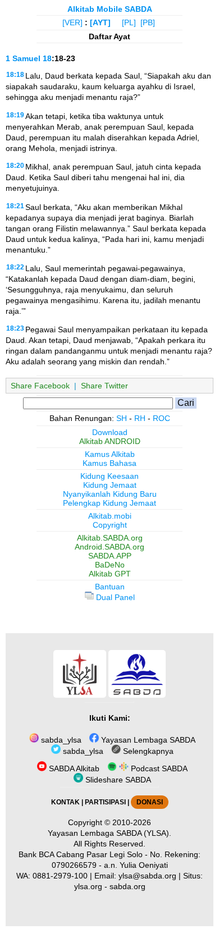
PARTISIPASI (105, 802)
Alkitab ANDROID (109, 441)
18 (47, 58)
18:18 (15, 74)
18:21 (15, 206)
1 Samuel (23, 58)
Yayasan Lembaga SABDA (147, 739)
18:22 (15, 267)
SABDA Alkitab (73, 768)
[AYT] (100, 22)
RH (139, 418)
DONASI (149, 802)
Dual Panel (114, 597)
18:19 (15, 115)
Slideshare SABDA (117, 779)
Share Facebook (40, 385)
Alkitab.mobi (109, 515)
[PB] (147, 22)
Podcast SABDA (158, 768)
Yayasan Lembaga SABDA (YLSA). (109, 833)
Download (109, 432)
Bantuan (110, 586)
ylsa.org (88, 886)
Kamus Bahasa (109, 463)
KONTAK (65, 802)
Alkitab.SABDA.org (110, 537)
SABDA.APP (109, 555)
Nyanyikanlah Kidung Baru (110, 493)
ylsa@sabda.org (147, 875)
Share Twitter (104, 385)
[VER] (72, 22)
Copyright (110, 524)
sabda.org (127, 886)
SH (121, 418)
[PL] (129, 22)
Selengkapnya (147, 751)
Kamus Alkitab (110, 454)
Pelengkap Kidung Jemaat (109, 502)
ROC (161, 418)
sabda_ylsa (60, 739)
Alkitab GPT (110, 573)
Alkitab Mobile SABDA (109, 8)
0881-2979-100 (60, 875)
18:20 (15, 165)
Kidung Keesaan (109, 476)
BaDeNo (110, 564)
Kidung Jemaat (109, 484)
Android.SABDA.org (109, 546)
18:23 (15, 328)
